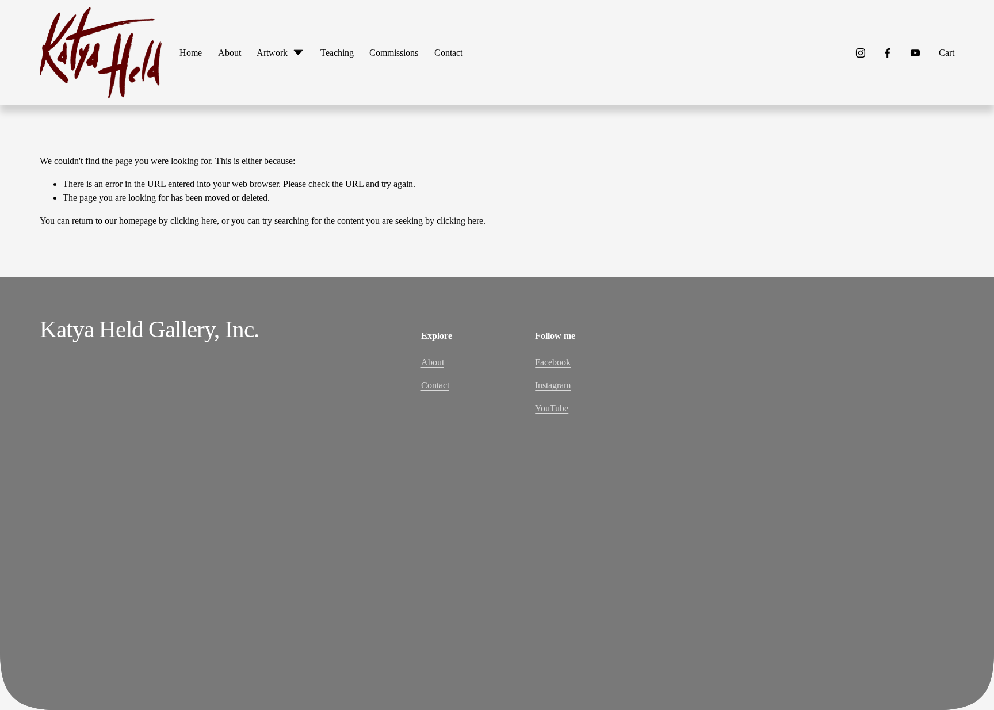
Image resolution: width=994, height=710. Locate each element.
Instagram (553, 385)
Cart (946, 53)
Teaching (337, 53)
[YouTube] (915, 53)
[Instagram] (860, 53)
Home (190, 53)
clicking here (193, 221)
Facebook (553, 362)
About (229, 53)
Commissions (393, 53)
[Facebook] (887, 53)
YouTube (551, 408)
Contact (448, 53)
